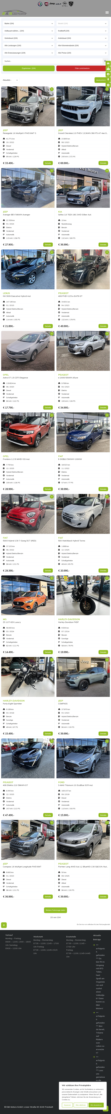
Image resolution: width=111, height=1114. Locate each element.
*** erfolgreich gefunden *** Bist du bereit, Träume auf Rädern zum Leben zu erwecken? (100, 1033)
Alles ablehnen (81, 1105)
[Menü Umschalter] (107, 12)
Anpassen (67, 1105)
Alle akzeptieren (96, 1105)
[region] (83, 1096)
